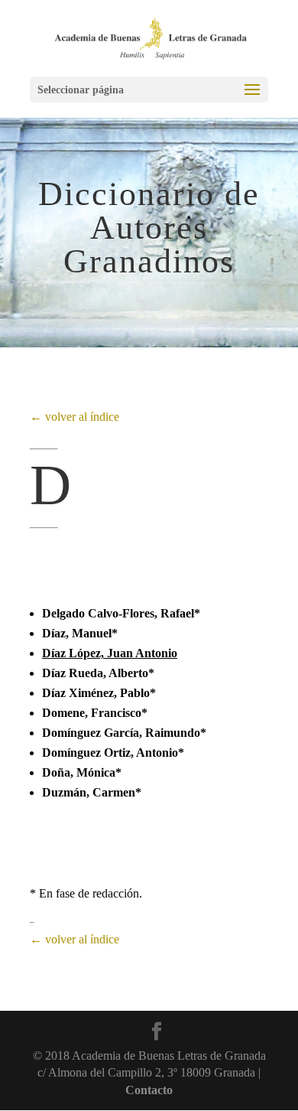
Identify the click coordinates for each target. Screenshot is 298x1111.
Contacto (149, 1089)
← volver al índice (74, 416)
